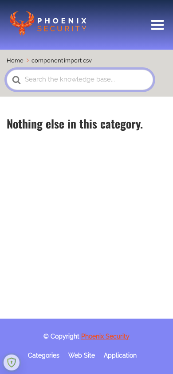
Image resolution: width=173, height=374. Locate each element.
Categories (43, 355)
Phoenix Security (105, 336)
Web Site (81, 355)
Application (120, 355)
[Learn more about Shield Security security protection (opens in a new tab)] (11, 362)
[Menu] (157, 25)
